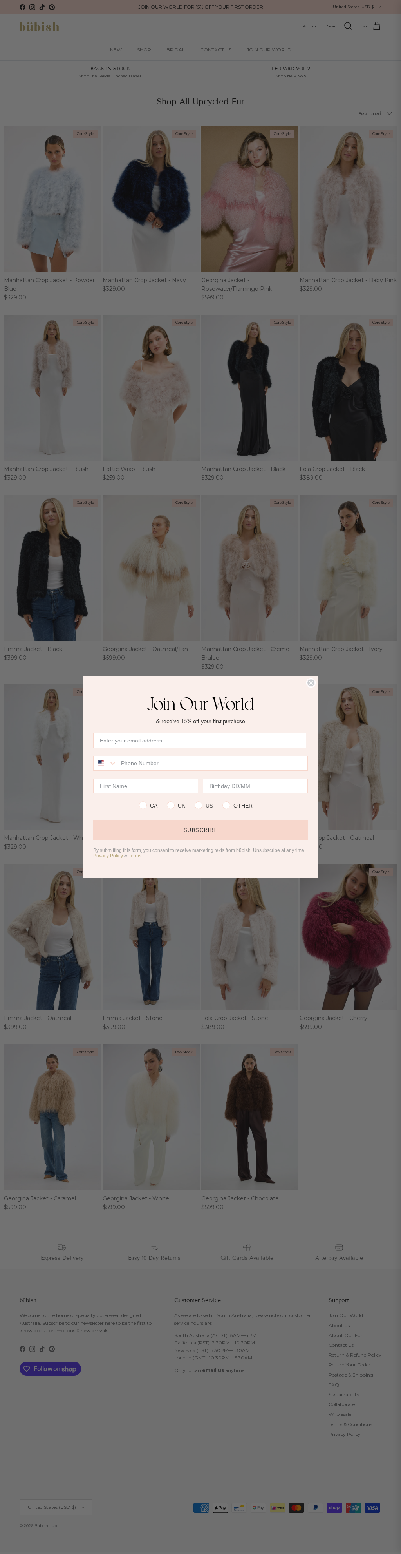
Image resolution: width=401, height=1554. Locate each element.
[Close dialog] (311, 683)
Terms (134, 856)
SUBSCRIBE (200, 830)
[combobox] (105, 763)
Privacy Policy (108, 856)
